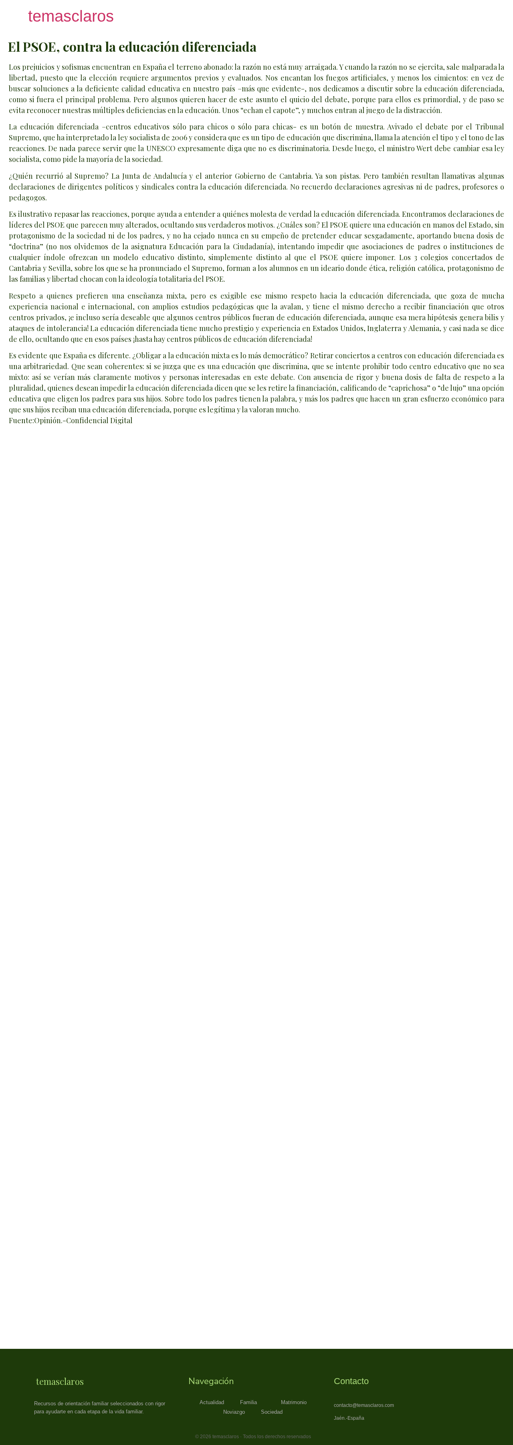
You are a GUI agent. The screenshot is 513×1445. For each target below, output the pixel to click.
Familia (248, 1402)
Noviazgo (234, 1412)
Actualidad (212, 1402)
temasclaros (71, 16)
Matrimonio (294, 1402)
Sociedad (272, 1412)
